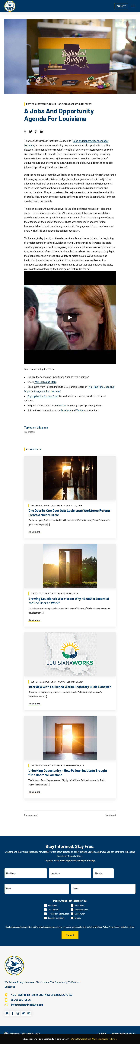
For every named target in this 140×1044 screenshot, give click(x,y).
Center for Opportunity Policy (74, 104)
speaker (61, 405)
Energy (78, 918)
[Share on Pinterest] (36, 131)
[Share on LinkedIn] (41, 131)
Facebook (66, 410)
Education (52, 906)
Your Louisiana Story (45, 381)
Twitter (80, 410)
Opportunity (80, 914)
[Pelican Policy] (9, 6)
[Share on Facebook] (25, 131)
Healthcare (79, 906)
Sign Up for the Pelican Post (42, 396)
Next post (111, 815)
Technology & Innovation (58, 914)
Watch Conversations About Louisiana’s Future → (94, 1039)
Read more (34, 531)
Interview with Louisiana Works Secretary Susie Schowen (69, 687)
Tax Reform (53, 910)
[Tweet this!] (30, 131)
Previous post (31, 815)
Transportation (81, 910)
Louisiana (29, 432)
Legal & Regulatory (56, 918)
